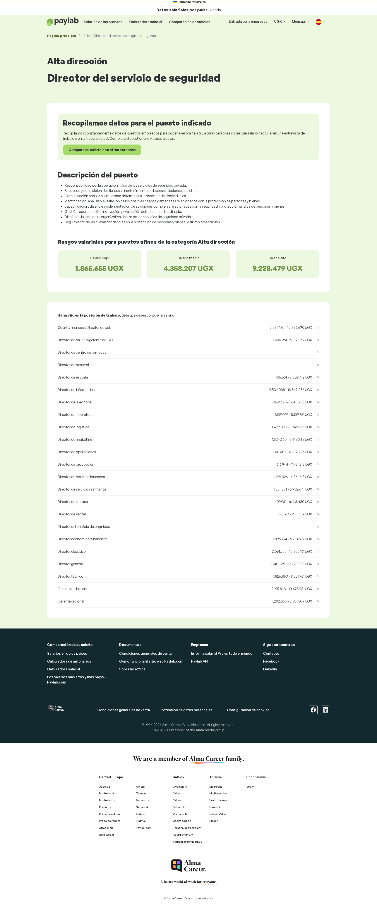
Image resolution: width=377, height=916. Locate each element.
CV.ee (177, 800)
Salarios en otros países (67, 653)
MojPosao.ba (218, 793)
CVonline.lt (180, 786)
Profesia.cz (107, 800)
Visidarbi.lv (180, 814)
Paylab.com (143, 828)
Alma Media (205, 730)
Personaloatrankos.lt (187, 828)
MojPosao (216, 786)
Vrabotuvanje (218, 800)
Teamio (141, 793)
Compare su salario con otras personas (102, 150)
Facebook (271, 661)
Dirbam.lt (179, 807)
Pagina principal (61, 36)
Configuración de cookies (248, 710)
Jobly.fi (251, 786)
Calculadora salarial (145, 22)
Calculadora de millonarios (69, 661)
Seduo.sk (142, 807)
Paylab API (199, 661)
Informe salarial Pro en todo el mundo (221, 653)
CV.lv (176, 793)
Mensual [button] (299, 21)
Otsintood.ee (182, 821)
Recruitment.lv (183, 834)
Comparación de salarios (189, 22)
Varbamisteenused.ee (187, 841)
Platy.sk (141, 821)
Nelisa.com (106, 834)
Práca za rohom (109, 814)
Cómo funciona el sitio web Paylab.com (151, 661)
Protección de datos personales (185, 710)
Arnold (140, 786)
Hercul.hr (215, 807)
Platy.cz (141, 814)
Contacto (271, 653)
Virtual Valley (218, 814)
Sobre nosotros (132, 669)
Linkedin (270, 669)
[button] (320, 21)
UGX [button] (278, 21)
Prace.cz (105, 807)
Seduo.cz (142, 800)
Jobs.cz (104, 786)
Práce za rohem (109, 821)
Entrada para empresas (248, 21)
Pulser (213, 821)
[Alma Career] (188, 865)
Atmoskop (106, 828)
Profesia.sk (107, 793)
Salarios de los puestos (103, 22)
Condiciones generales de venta (145, 653)
